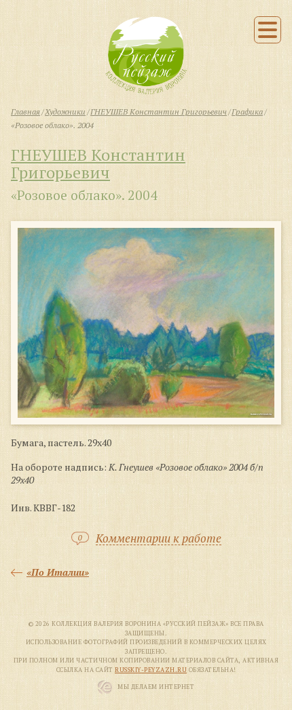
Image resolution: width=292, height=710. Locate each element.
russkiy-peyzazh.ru (151, 670)
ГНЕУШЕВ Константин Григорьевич (98, 163)
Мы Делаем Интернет (155, 687)
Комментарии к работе (158, 538)
